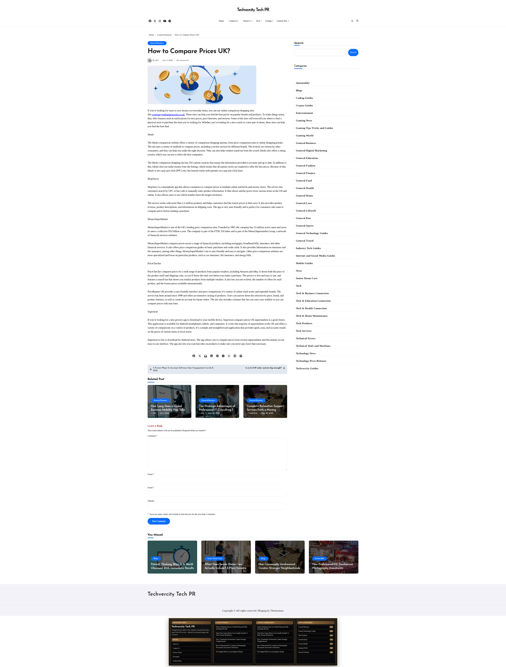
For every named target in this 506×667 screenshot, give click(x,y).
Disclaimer (176, 657)
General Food (304, 180)
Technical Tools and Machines (313, 345)
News (299, 270)
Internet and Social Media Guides (315, 255)
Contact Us (233, 21)
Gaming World (304, 135)
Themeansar (276, 610)
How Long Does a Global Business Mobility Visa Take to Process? (168, 410)
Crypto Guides (304, 105)
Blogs (299, 90)
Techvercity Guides (307, 368)
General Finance (305, 173)
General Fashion (305, 165)
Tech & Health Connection (311, 308)
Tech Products (304, 323)
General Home (304, 195)
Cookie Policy (177, 661)
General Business (157, 43)
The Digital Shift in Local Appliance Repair (229, 652)
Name (151, 474)
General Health (305, 188)
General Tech (282, 21)
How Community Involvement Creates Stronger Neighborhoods (231, 640)
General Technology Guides (312, 233)
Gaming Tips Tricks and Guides (314, 128)
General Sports (305, 225)
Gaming (268, 21)
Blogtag (262, 610)
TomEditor (253, 413)
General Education (307, 158)
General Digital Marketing (311, 150)
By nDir (156, 60)
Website (151, 501)
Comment (152, 436)
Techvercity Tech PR (253, 10)
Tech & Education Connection (313, 300)
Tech (258, 21)
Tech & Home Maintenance (312, 315)
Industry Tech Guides (308, 248)
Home (221, 21)
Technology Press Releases (311, 360)
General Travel (305, 240)
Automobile (303, 82)
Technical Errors (305, 338)
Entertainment (304, 112)
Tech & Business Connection (312, 293)
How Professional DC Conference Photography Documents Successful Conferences (332, 568)
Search (298, 43)
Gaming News (304, 120)
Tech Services (304, 330)
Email (151, 487)
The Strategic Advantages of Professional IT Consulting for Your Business (217, 410)
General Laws (304, 203)
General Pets (303, 218)
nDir (154, 413)
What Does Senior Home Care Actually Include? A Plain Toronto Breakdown (225, 568)
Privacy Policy (177, 652)
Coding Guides (304, 97)
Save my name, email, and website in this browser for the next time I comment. (182, 514)
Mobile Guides (304, 263)
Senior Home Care (306, 278)
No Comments (183, 60)
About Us (247, 21)
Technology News (306, 353)
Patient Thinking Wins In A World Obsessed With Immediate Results (231, 628)
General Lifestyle (306, 210)
